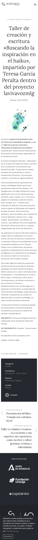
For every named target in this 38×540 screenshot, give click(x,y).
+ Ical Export (23, 354)
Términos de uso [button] (12, 531)
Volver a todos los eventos (19, 19)
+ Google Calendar (8, 354)
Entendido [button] (8, 536)
